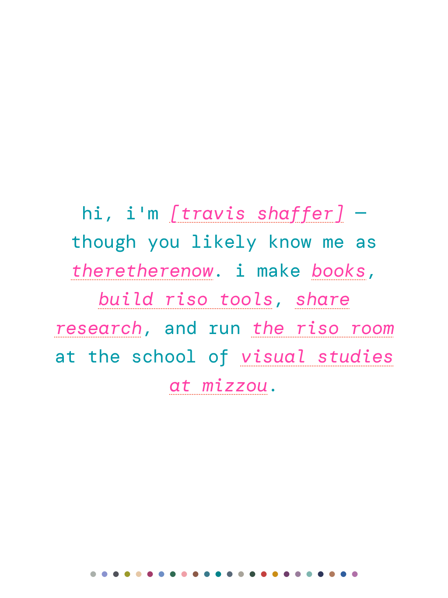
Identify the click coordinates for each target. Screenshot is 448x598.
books (339, 270)
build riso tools (185, 299)
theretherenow (142, 270)
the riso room (323, 328)
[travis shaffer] (256, 213)
